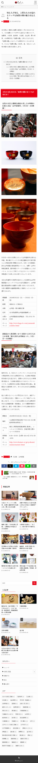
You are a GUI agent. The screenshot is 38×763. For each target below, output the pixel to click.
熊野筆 (21, 732)
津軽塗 (5, 732)
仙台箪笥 (14, 700)
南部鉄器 (26, 707)
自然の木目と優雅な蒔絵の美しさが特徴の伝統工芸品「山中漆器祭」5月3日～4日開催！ (22, 69)
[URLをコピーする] (34, 466)
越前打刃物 (24, 738)
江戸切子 (24, 724)
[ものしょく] (19, 2)
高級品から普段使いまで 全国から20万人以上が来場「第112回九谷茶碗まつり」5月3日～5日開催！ (22, 76)
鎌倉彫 (23, 742)
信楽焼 (15, 703)
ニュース (6, 21)
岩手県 (15, 717)
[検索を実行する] (34, 583)
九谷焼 (15, 457)
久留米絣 (20, 696)
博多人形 (5, 710)
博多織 (15, 710)
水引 (32, 721)
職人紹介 (6, 684)
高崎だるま (20, 746)
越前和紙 (14, 738)
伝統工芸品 (7, 672)
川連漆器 (5, 721)
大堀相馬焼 (24, 710)
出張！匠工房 (24, 703)
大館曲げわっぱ (7, 714)
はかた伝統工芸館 (8, 696)
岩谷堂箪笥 (24, 717)
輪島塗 (15, 742)
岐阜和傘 (5, 717)
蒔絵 (30, 735)
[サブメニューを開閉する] (34, 671)
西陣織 (5, 738)
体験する (6, 676)
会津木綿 (5, 703)
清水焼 (13, 732)
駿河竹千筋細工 (7, 746)
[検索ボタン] (2, 2)
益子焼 (30, 732)
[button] (4, 466)
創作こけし (6, 707)
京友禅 (5, 700)
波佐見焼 (16, 728)
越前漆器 (5, 742)
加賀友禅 (16, 707)
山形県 (28, 714)
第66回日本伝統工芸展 (9, 735)
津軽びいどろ (27, 728)
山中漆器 (21, 457)
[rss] (19, 758)
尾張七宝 (19, 714)
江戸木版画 (6, 728)
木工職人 (24, 721)
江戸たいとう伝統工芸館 (10, 724)
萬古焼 (22, 735)
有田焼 (15, 721)
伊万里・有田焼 (25, 700)
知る (5, 680)
